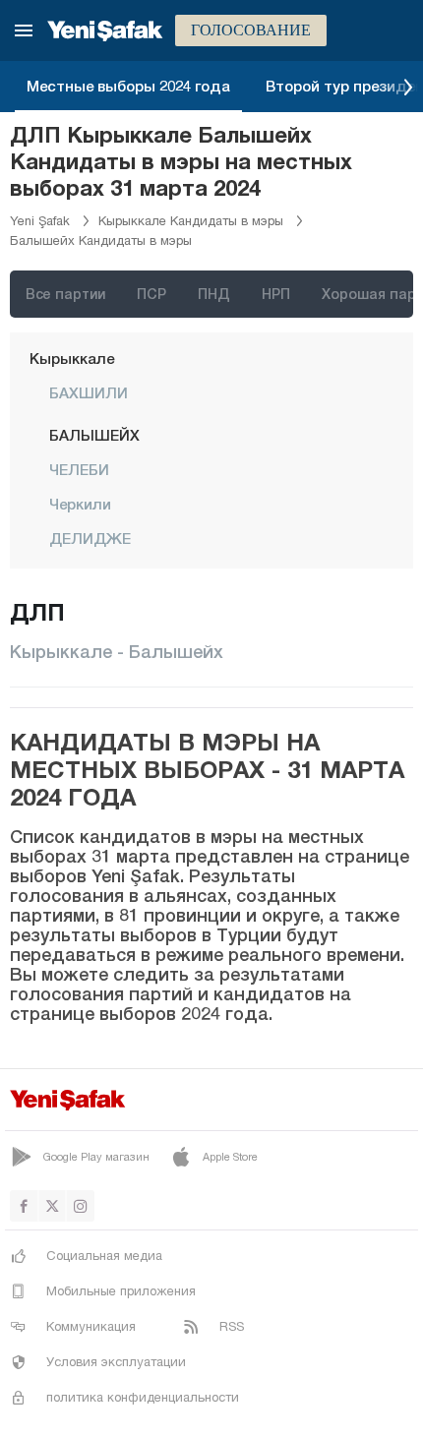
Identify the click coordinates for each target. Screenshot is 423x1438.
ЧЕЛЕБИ (79, 469)
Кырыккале (72, 358)
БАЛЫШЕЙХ (94, 435)
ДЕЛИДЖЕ (90, 538)
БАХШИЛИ (88, 392)
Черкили (80, 503)
